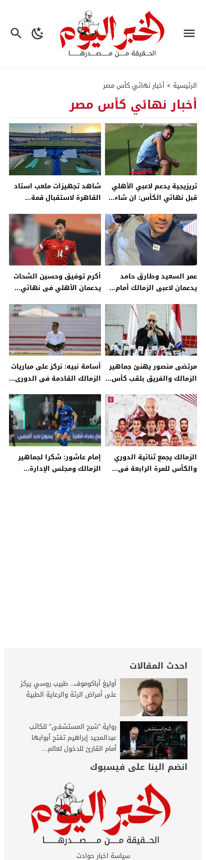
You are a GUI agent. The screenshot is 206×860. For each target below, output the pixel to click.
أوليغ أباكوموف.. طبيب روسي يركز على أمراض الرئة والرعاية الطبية (68, 689)
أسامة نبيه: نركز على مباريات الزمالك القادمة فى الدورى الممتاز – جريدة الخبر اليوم (56, 378)
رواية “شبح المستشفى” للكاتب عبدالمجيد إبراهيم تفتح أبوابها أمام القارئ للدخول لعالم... (72, 737)
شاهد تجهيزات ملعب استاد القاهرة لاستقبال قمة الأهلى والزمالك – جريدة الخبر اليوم (57, 203)
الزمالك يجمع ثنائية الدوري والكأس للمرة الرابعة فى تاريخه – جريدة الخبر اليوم (155, 469)
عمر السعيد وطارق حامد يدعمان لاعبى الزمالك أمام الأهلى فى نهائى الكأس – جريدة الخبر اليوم (154, 294)
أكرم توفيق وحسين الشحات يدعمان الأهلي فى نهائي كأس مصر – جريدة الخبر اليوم (55, 288)
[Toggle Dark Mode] (38, 34)
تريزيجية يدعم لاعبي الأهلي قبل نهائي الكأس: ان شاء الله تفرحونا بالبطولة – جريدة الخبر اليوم (151, 203)
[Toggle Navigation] (192, 34)
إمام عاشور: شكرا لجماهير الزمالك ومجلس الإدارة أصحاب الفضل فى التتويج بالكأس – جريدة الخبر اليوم (58, 474)
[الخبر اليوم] (103, 814)
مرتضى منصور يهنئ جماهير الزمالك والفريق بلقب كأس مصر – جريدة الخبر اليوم (153, 378)
